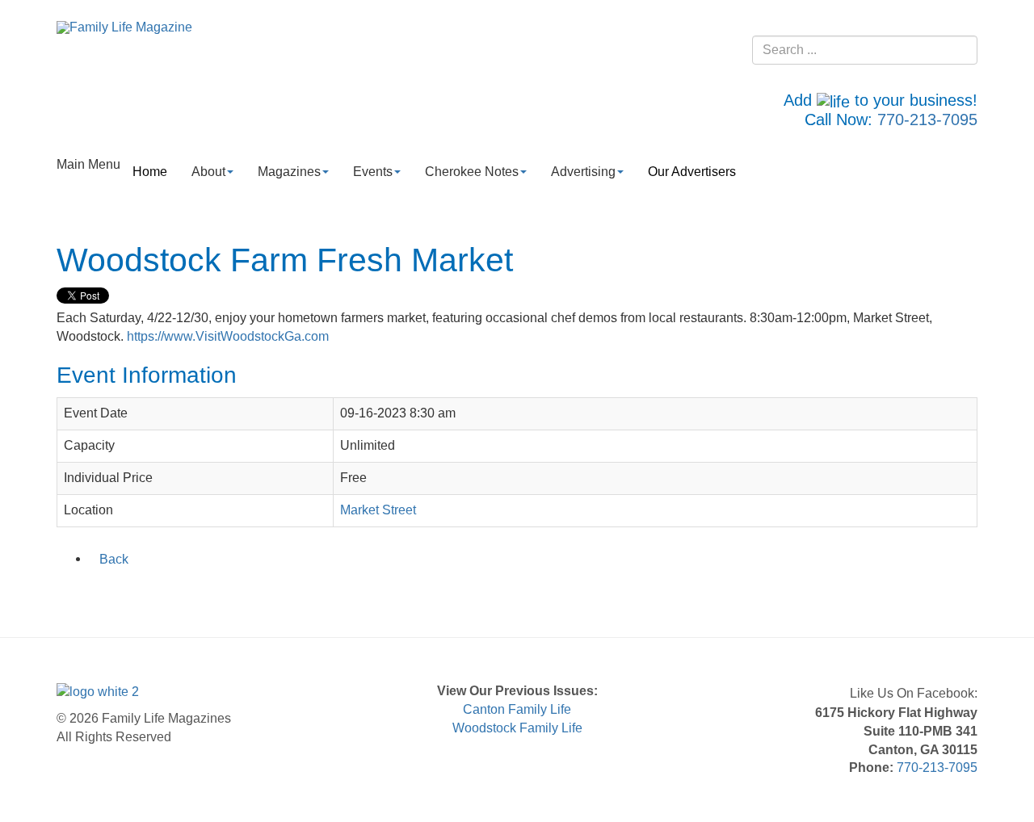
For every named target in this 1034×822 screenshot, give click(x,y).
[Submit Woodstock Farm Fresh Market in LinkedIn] (109, 592)
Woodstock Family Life (517, 728)
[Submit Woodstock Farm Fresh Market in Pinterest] (172, 592)
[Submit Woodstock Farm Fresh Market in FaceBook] (67, 592)
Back (113, 559)
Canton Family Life (517, 709)
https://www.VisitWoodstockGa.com (228, 336)
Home (149, 171)
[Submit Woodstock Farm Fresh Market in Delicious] (130, 592)
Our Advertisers (692, 171)
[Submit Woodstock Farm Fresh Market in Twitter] (88, 592)
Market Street (378, 510)
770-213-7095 (927, 119)
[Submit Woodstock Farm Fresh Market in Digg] (151, 592)
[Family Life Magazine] (124, 27)
